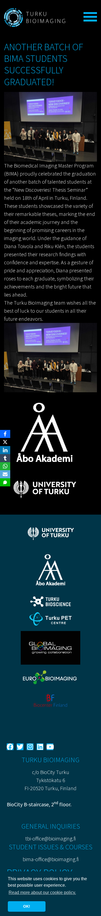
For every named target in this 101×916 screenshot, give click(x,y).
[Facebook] (10, 746)
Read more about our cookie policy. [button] (42, 892)
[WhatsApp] (5, 466)
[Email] (5, 474)
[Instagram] (30, 746)
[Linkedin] (40, 746)
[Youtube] (50, 746)
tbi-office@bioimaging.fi (50, 838)
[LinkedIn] (5, 450)
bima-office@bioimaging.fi (51, 859)
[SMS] (5, 482)
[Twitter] (20, 746)
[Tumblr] (5, 458)
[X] (5, 442)
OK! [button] (26, 906)
